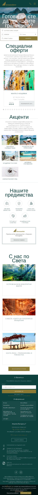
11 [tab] (25, 109)
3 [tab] (7, 109)
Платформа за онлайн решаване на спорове (26, 415)
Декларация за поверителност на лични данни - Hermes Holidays (9, 413)
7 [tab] (16, 109)
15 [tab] (34, 109)
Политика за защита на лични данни (19, 395)
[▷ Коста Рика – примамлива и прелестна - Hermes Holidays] (19, 349)
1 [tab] (3, 109)
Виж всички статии (19, 369)
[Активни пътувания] (28, 158)
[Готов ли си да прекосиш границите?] (28, 142)
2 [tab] (5, 109)
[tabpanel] (19, 89)
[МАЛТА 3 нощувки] (19, 88)
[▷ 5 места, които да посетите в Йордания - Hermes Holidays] (19, 314)
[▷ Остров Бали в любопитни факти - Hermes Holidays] (19, 280)
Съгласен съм (25, 493)
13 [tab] (30, 109)
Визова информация (9, 407)
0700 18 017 (19, 430)
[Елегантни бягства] (10, 173)
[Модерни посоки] (10, 158)
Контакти (6, 405)
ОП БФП (5, 419)
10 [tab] (23, 109)
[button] (19, 25)
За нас (5, 403)
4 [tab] (10, 109)
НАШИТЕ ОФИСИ (19, 440)
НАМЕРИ (28, 38)
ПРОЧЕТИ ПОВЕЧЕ (19, 240)
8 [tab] (19, 109)
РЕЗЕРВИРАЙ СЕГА (26, 103)
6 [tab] (14, 109)
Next (2, 85)
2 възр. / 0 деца (8, 38)
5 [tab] (12, 109)
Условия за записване (26, 405)
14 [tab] (32, 109)
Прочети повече (13, 493)
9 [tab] (21, 109)
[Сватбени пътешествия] (10, 142)
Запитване (23, 403)
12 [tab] (27, 109)
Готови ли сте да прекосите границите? (19, 20)
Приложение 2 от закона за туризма (26, 412)
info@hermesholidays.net (20, 435)
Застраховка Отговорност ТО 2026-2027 (19, 479)
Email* (4, 384)
